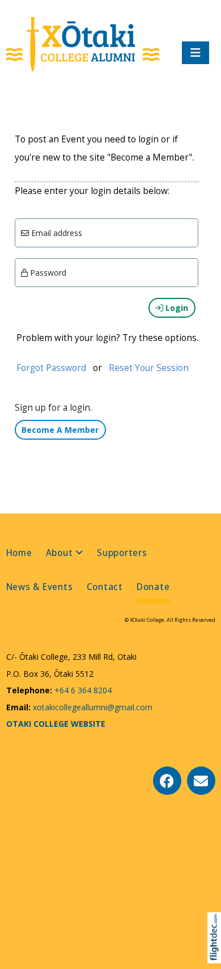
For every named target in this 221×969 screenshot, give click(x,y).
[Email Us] (201, 780)
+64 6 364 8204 (82, 690)
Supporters (122, 553)
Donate (153, 587)
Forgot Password (51, 368)
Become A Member (60, 429)
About (59, 553)
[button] (216, 952)
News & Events (39, 587)
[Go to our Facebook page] (167, 780)
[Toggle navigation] (195, 52)
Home (19, 553)
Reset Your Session (149, 368)
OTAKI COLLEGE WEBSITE (55, 723)
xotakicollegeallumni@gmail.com (91, 707)
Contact (105, 587)
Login (175, 307)
